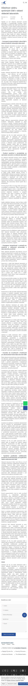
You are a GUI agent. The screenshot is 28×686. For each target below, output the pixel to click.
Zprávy (3, 644)
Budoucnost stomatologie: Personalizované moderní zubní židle (8, 654)
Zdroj (13, 644)
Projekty (8, 644)
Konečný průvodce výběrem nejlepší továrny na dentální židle (21, 651)
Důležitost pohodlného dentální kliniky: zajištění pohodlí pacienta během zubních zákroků (21, 648)
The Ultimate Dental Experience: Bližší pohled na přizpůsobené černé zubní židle (21, 654)
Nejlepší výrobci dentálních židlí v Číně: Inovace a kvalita (8, 651)
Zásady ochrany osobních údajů (15, 680)
